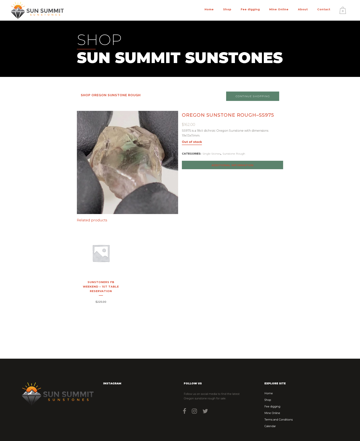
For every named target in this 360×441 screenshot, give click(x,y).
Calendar (270, 426)
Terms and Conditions (278, 419)
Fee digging (272, 406)
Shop (267, 400)
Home (268, 393)
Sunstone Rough (234, 153)
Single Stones (211, 153)
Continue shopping (253, 96)
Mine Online (272, 413)
